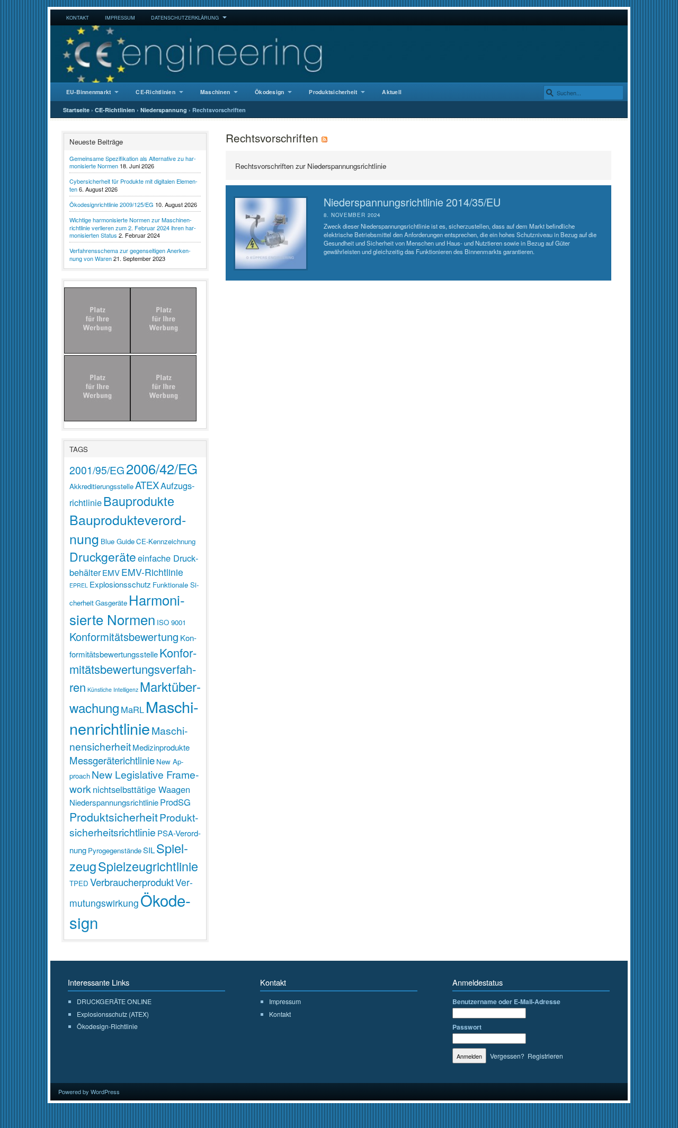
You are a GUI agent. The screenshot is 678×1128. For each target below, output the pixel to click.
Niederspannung (163, 110)
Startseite (76, 110)
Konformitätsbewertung (124, 636)
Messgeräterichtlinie (112, 760)
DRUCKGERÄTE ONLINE (114, 1001)
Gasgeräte (111, 603)
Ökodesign (269, 92)
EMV (111, 572)
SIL (149, 849)
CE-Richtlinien (155, 92)
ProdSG (175, 802)
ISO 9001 (171, 622)
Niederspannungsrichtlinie (113, 802)
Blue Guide (118, 541)
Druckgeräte (102, 556)
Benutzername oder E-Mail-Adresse (506, 1001)
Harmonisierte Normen (127, 609)
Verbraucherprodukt (132, 882)
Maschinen (215, 92)
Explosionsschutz (120, 584)
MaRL (132, 709)
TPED (78, 883)
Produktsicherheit (333, 92)
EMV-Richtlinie (152, 572)
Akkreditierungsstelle (101, 486)
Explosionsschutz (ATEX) (113, 1013)
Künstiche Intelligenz (112, 689)
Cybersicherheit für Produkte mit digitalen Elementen (133, 185)
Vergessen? (507, 1055)
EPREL (78, 585)
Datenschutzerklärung (185, 17)
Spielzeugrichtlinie (148, 866)
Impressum (120, 17)
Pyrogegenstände (114, 850)
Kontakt (77, 17)
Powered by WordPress (89, 1091)
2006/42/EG (162, 468)
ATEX (147, 485)
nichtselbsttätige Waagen (141, 789)
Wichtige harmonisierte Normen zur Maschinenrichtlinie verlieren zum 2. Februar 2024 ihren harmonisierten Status (132, 227)
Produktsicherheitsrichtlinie (133, 824)
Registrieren (545, 1055)
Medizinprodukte (161, 747)
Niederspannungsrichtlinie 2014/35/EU (412, 202)
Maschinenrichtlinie (134, 717)
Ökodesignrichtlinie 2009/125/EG (111, 204)
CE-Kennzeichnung (165, 541)
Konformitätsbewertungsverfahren (133, 669)
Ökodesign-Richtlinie (107, 1026)
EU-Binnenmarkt (88, 92)
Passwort (466, 1027)
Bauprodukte (138, 501)
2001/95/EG (96, 470)
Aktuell (392, 92)
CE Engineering (339, 54)
